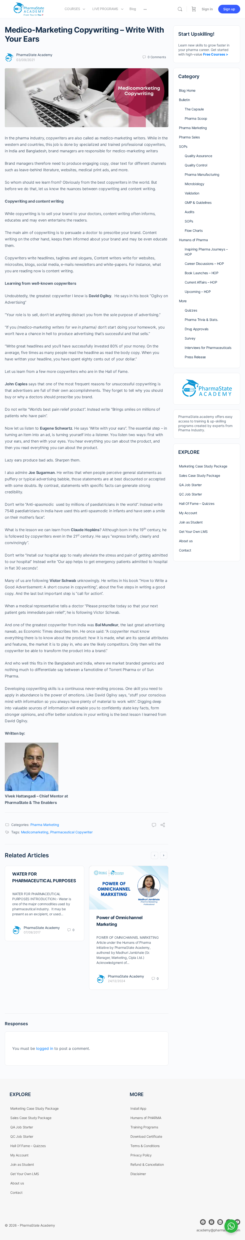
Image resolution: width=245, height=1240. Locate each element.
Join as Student (191, 522)
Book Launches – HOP (201, 273)
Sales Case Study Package (199, 475)
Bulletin (184, 100)
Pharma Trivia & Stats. (201, 320)
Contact (185, 550)
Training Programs (144, 1127)
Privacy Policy (141, 1155)
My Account (188, 513)
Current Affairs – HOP (201, 282)
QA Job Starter (190, 485)
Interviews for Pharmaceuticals (208, 348)
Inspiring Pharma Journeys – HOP (206, 251)
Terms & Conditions (145, 1146)
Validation (192, 193)
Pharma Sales (189, 137)
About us (185, 541)
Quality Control (196, 165)
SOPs (183, 146)
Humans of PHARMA (145, 1118)
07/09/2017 (32, 932)
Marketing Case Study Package (203, 466)
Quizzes (191, 310)
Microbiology (194, 184)
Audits (189, 212)
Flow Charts (194, 230)
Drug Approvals (196, 329)
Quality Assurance (198, 156)
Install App (138, 1108)
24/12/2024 (116, 981)
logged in (44, 1048)
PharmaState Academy (34, 55)
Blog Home (187, 90)
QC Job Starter (190, 494)
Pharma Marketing (44, 825)
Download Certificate (146, 1136)
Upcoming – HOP (198, 292)
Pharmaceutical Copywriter (71, 832)
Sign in (207, 9)
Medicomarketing (34, 832)
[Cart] (194, 9)
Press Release (195, 357)
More (183, 301)
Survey (190, 338)
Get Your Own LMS (193, 531)
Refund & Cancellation (147, 1164)
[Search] (180, 9)
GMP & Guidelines (198, 202)
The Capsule (194, 109)
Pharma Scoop (196, 118)
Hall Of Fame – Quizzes (196, 503)
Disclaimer (138, 1174)
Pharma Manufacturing (202, 174)
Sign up (229, 9)
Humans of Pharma (193, 240)
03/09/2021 (25, 60)
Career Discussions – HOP (204, 264)
